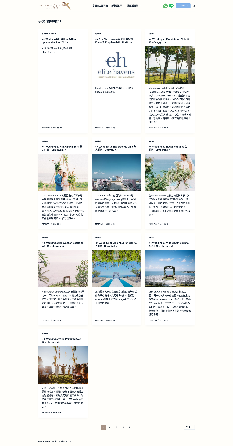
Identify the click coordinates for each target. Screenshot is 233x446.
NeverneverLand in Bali (50, 441)
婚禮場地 (45, 34)
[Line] (171, 6)
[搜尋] (194, 6)
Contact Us (183, 6)
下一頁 (188, 427)
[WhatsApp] (165, 6)
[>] (116, 65)
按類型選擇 (132, 6)
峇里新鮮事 (52, 34)
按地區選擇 (116, 6)
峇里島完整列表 (100, 6)
